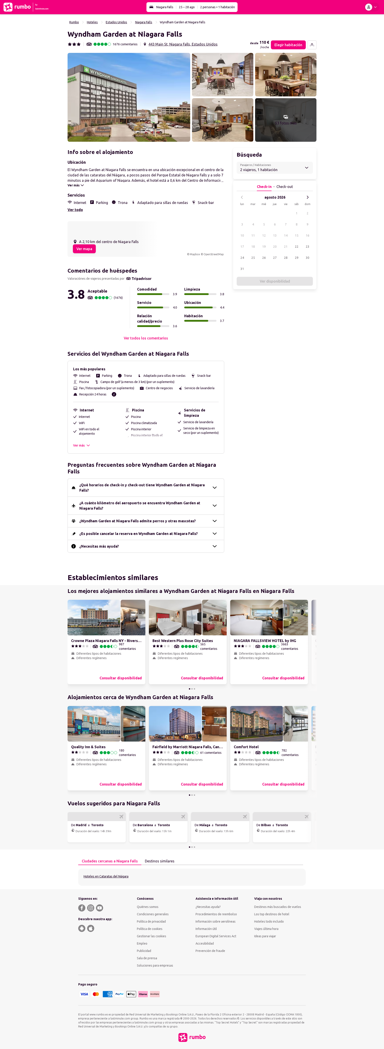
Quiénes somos (147, 907)
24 (242, 257)
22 (296, 246)
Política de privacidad (151, 921)
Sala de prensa (147, 958)
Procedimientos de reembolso (216, 914)
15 (296, 235)
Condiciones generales (153, 914)
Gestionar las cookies (151, 936)
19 (264, 246)
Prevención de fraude (210, 951)
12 (264, 235)
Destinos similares (159, 861)
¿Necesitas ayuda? (208, 907)
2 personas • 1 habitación (217, 7)
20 (275, 246)
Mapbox (195, 254)
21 (286, 246)
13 (275, 235)
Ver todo (75, 210)
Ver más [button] (79, 445)
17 (242, 246)
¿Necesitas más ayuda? (99, 546)
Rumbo (74, 22)
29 (296, 257)
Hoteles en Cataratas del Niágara (106, 876)
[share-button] (312, 45)
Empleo (142, 943)
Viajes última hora (266, 929)
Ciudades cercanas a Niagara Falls (110, 861)
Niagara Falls (164, 7)
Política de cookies (149, 929)
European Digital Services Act (216, 936)
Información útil (206, 929)
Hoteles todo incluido (269, 921)
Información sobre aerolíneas (216, 921)
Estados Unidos (116, 22)
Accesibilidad (205, 943)
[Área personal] (371, 7)
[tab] (109, 861)
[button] (129, 97)
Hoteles (92, 22)
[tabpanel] (192, 877)
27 (275, 257)
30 (307, 257)
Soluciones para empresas (155, 965)
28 (286, 257)
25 (253, 257)
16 (307, 235)
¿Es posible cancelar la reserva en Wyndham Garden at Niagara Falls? (138, 534)
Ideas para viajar (265, 936)
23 (307, 246)
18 (253, 246)
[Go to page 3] (194, 689)
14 (286, 235)
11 (253, 235)
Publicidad (144, 951)
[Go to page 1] (189, 689)
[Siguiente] (307, 197)
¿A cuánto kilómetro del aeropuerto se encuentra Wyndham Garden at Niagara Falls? (139, 505)
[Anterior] (242, 197)
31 (242, 269)
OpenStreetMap (214, 254)
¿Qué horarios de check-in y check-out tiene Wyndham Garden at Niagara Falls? (142, 487)
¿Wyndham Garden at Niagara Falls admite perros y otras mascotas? (137, 521)
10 (242, 235)
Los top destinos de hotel (271, 914)
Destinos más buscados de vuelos (277, 907)
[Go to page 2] (192, 689)
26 (264, 257)
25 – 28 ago (187, 7)
